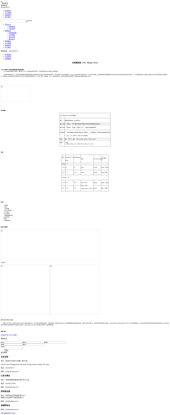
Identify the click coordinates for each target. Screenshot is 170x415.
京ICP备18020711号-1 (8, 413)
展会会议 (12, 39)
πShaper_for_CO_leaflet (9, 335)
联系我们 (8, 11)
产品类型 (12, 29)
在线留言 (8, 15)
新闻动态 (8, 31)
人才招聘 (8, 13)
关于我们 (8, 17)
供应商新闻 (13, 33)
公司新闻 (12, 35)
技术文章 (12, 37)
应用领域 (12, 26)
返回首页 (5, 3)
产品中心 (8, 24)
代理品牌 (8, 54)
